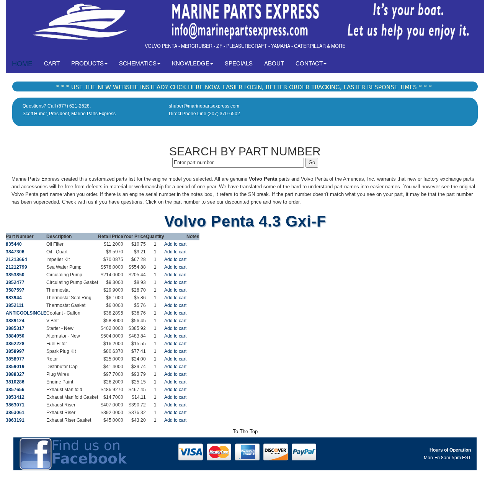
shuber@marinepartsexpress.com (204, 106)
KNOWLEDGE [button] (190, 63)
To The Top (245, 431)
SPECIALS (239, 63)
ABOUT (274, 63)
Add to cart (175, 244)
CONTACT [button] (309, 63)
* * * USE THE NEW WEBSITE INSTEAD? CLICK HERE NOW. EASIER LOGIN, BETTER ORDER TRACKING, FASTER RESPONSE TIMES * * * (244, 87)
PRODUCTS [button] (87, 63)
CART (54, 63)
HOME (22, 63)
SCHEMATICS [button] (138, 63)
